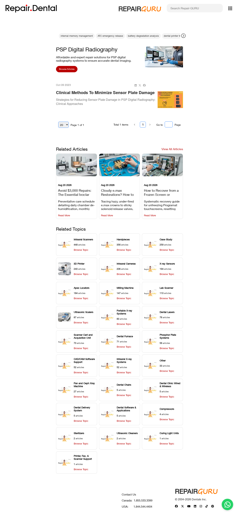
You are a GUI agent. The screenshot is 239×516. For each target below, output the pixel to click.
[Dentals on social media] (176, 506)
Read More (64, 215)
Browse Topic (81, 250)
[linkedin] (135, 85)
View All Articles (172, 149)
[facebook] (144, 85)
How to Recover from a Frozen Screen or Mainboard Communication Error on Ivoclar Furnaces (162, 192)
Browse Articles (67, 69)
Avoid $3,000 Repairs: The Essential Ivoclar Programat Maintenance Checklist (76, 192)
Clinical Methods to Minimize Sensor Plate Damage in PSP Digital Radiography (105, 95)
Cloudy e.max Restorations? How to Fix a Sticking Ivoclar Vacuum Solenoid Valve (119, 192)
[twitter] (140, 85)
